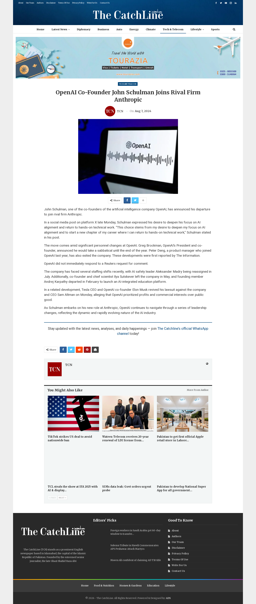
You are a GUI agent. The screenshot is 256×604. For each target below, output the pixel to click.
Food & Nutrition (104, 585)
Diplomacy (83, 29)
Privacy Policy (78, 3)
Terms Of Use (64, 3)
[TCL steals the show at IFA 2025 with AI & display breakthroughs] (73, 464)
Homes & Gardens (130, 585)
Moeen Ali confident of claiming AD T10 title (135, 560)
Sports (215, 29)
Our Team (30, 3)
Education (153, 585)
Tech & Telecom (173, 29)
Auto (119, 29)
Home (40, 29)
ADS (168, 598)
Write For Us (92, 3)
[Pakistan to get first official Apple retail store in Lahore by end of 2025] (182, 414)
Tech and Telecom (127, 84)
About (20, 3)
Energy (134, 29)
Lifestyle (196, 29)
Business (103, 29)
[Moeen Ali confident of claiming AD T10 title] (100, 564)
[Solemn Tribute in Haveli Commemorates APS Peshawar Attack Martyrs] (100, 549)
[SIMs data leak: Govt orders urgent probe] (128, 464)
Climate (151, 29)
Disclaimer (51, 3)
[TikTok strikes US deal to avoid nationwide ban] (73, 414)
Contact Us (105, 3)
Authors (40, 3)
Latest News (59, 29)
